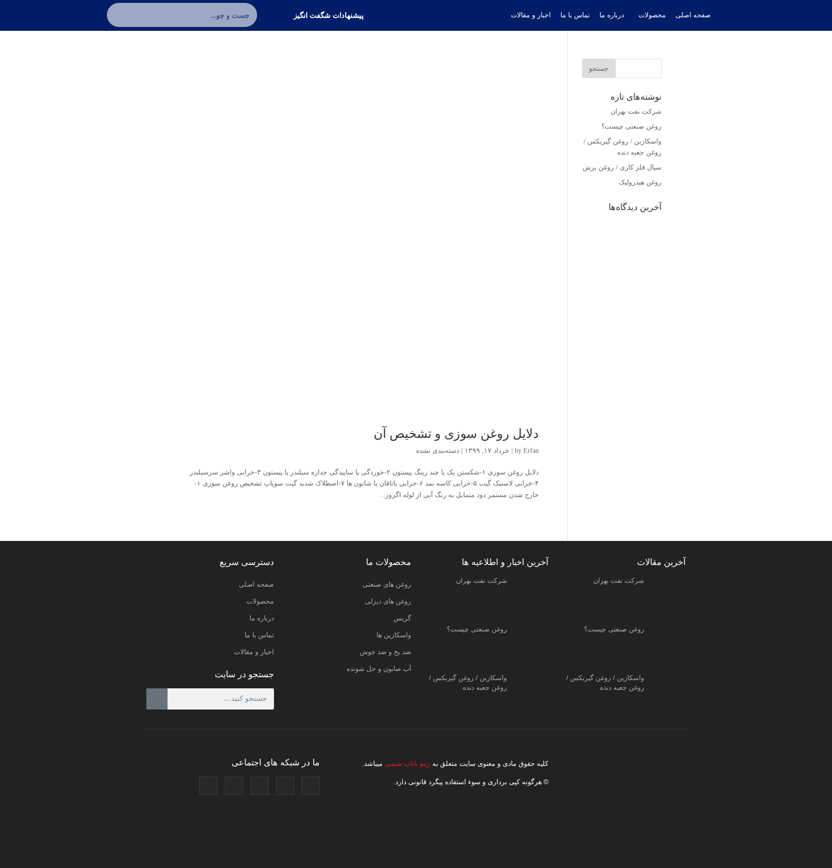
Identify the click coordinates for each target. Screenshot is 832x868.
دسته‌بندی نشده (437, 450)
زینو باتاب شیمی (406, 763)
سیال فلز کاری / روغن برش (622, 167)
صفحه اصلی (256, 584)
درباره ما (261, 618)
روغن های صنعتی (387, 584)
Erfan (531, 450)
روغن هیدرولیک (640, 182)
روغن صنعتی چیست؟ (631, 126)
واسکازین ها (394, 635)
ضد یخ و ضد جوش (385, 652)
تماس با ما (259, 635)
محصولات (260, 601)
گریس (402, 618)
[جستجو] (119, 15)
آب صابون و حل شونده (379, 668)
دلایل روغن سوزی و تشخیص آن (456, 434)
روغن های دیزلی (388, 601)
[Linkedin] (234, 785)
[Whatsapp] (208, 785)
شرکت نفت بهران (636, 111)
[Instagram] (310, 785)
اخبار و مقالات (254, 652)
